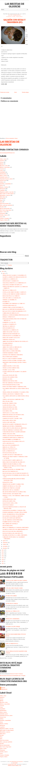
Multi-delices (3, 197)
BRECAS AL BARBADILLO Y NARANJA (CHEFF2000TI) (16, 527)
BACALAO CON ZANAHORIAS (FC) (11, 445)
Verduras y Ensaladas (4, 218)
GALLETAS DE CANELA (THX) (10, 503)
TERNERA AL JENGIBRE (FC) (10, 299)
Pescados (19, 16)
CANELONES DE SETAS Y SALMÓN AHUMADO (14, 431)
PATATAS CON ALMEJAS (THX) (10, 377)
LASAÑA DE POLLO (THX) (9, 405)
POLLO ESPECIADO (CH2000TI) (10, 356)
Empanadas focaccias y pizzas (6, 178)
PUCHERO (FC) (6, 301)
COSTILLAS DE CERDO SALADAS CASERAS (16, 580)
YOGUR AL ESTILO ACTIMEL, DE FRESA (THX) (14, 360)
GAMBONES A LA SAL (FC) (9, 322)
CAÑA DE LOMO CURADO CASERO (14, 588)
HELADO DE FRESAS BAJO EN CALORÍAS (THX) (14, 491)
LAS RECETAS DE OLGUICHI (14, 5)
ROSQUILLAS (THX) (7, 379)
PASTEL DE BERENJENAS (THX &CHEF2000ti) (14, 514)
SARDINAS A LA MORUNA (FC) (10, 279)
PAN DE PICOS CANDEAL (12, 603)
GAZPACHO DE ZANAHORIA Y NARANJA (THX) (14, 510)
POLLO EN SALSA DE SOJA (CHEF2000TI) (13, 531)
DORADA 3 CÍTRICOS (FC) (9, 317)
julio (4, 273)
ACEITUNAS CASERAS (8, 505)
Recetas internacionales (5, 208)
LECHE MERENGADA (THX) (9, 499)
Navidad (1, 198)
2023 (3, 563)
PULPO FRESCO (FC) (7, 345)
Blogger (15, 762)
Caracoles (2, 169)
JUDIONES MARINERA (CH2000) (10, 352)
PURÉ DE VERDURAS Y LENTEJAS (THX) (12, 430)
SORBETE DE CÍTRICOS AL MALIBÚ (11, 488)
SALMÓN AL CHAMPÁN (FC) (9, 324)
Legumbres (2, 190)
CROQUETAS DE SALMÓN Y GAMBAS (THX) (13, 484)
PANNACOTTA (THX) (8, 482)
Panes (1, 200)
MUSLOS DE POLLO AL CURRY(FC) (11, 296)
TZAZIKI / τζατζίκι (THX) (9, 369)
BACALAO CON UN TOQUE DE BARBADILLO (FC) (14, 311)
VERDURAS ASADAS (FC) (9, 339)
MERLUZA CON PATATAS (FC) (10, 449)
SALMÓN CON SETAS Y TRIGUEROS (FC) (14, 20)
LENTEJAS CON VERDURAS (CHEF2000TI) (13, 354)
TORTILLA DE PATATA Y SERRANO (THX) (13, 394)
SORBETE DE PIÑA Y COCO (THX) (11, 366)
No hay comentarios (14, 15)
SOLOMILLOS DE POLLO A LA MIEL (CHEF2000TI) (15, 535)
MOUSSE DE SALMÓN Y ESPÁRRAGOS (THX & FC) (15, 424)
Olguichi (3, 687)
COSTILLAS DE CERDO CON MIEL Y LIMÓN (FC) (14, 292)
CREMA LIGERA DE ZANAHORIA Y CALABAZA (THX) (16, 392)
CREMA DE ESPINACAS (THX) (10, 407)
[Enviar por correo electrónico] (2, 84)
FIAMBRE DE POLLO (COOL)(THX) (11, 521)
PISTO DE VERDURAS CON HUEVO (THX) (13, 382)
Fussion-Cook (10, 16)
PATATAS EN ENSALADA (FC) (10, 452)
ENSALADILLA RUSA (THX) (9, 420)
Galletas (1, 182)
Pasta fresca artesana (4, 203)
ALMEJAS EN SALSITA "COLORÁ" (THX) (12, 418)
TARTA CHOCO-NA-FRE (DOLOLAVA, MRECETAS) (15, 428)
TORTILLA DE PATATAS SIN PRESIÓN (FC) (13, 435)
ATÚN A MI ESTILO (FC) (8, 443)
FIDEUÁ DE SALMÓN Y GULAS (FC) (11, 337)
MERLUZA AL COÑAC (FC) (9, 447)
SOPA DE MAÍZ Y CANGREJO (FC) (11, 281)
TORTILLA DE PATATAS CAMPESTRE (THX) (13, 399)
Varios (1, 216)
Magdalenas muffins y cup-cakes (7, 192)
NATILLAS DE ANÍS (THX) (9, 422)
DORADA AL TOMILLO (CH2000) (10, 349)
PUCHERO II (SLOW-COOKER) (13, 626)
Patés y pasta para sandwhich (6, 205)
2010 (3, 271)
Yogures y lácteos (3, 220)
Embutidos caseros (4, 177)
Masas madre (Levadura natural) (7, 193)
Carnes (1, 170)
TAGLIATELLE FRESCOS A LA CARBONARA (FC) (14, 282)
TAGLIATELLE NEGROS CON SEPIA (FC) (12, 284)
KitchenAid (2, 188)
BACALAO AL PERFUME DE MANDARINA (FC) (14, 309)
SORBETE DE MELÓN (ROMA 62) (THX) (12, 464)
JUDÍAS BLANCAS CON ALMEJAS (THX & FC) (14, 441)
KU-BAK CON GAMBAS (11, 595)
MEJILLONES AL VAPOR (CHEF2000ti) (12, 351)
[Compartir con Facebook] (6, 84)
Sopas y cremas (3, 211)
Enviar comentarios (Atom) (12, 138)
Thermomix (2, 213)
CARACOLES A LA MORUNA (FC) (11, 330)
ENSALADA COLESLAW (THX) (10, 375)
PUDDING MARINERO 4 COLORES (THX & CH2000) (15, 512)
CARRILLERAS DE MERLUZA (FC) (11, 313)
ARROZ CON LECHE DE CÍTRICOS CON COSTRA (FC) (15, 341)
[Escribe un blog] (3, 84)
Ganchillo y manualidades (5, 183)
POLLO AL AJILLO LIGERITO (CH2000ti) (12, 358)
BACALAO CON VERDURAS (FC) (10, 471)
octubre (4, 544)
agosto (4, 540)
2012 (3, 552)
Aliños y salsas (3, 159)
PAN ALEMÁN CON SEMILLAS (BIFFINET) (13, 516)
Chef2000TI (2, 172)
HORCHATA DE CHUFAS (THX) (10, 381)
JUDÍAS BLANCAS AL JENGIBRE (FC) (12, 335)
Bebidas (1, 164)
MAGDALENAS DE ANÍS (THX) (10, 409)
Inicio (15, 92)
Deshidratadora (3, 173)
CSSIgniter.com (12, 764)
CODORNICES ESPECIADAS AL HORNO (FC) (13, 437)
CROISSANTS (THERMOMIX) (12, 618)
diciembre (5, 548)
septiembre (5, 542)
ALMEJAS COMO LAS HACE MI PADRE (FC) (13, 307)
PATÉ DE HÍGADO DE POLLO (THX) (11, 384)
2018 (3, 559)
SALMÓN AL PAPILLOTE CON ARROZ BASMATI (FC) (15, 529)
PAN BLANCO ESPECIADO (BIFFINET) (12, 518)
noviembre (5, 546)
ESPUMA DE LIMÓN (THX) (9, 501)
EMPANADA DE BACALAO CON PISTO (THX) (13, 414)
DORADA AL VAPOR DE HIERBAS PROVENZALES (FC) (16, 315)
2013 (3, 554)
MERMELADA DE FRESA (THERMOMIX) (12, 426)
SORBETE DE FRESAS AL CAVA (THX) (12, 486)
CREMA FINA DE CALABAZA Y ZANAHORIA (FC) (14, 275)
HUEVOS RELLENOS (7, 525)
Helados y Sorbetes (4, 187)
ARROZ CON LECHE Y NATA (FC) (11, 332)
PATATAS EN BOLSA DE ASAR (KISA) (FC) (13, 533)
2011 (3, 550)
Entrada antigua (25, 92)
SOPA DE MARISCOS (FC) (9, 328)
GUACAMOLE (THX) (7, 411)
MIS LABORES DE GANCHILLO (10, 523)
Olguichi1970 (4, 689)
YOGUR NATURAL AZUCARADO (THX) (12, 493)
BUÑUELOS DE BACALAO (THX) (10, 416)
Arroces (1, 162)
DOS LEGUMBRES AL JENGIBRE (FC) (12, 439)
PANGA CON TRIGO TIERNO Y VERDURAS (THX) (14, 386)
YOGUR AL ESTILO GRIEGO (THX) (11, 368)
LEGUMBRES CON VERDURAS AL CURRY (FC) (14, 303)
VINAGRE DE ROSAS (7, 343)
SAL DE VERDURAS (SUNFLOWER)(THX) (12, 520)
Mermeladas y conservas (5, 195)
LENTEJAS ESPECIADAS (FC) (10, 305)
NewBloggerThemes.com (14, 765)
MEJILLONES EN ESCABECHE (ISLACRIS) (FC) (14, 462)
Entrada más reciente (4, 92)
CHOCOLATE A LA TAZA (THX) (10, 412)
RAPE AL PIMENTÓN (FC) (9, 451)
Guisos (1, 185)
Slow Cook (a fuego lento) (5, 210)
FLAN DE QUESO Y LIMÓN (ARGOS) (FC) (12, 460)
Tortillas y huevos (4, 215)
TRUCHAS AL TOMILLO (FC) (9, 290)
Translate (10, 265)
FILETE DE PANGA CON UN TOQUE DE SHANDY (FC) (15, 473)
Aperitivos (2, 160)
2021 (3, 561)
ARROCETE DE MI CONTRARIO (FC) (11, 333)
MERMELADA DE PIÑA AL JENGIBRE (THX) (13, 469)
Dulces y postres (3, 175)
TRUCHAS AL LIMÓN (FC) (9, 326)
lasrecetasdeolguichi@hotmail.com (7, 152)
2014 (3, 556)
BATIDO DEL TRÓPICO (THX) (10, 403)
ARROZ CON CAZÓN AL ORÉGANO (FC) (12, 347)
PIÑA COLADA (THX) (8, 401)
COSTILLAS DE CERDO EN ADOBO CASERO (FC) (14, 294)
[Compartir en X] (4, 84)
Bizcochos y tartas (4, 165)
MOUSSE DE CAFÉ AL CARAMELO (11, 490)
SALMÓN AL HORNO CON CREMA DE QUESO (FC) (15, 277)
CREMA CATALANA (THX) (9, 433)
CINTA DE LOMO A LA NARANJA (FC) (12, 298)
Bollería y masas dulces (5, 167)
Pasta (1, 202)
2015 (3, 557)
